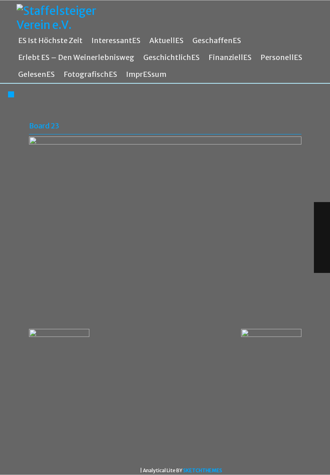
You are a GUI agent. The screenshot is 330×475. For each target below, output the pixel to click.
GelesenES (36, 74)
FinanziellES (230, 57)
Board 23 (44, 125)
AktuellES (166, 40)
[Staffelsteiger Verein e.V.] (64, 18)
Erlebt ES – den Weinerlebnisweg (76, 57)
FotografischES (90, 74)
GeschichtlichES (171, 57)
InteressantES (115, 40)
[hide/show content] (300, 121)
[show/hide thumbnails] (322, 264)
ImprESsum (146, 74)
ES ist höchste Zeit (50, 40)
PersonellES (281, 57)
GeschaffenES (216, 40)
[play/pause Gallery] (322, 246)
